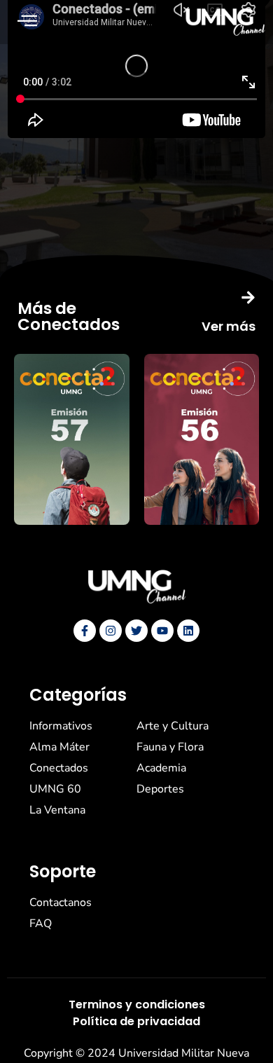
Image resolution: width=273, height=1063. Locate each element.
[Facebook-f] (85, 630)
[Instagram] (110, 630)
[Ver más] (248, 297)
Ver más (228, 326)
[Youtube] (162, 630)
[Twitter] (136, 630)
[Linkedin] (188, 630)
